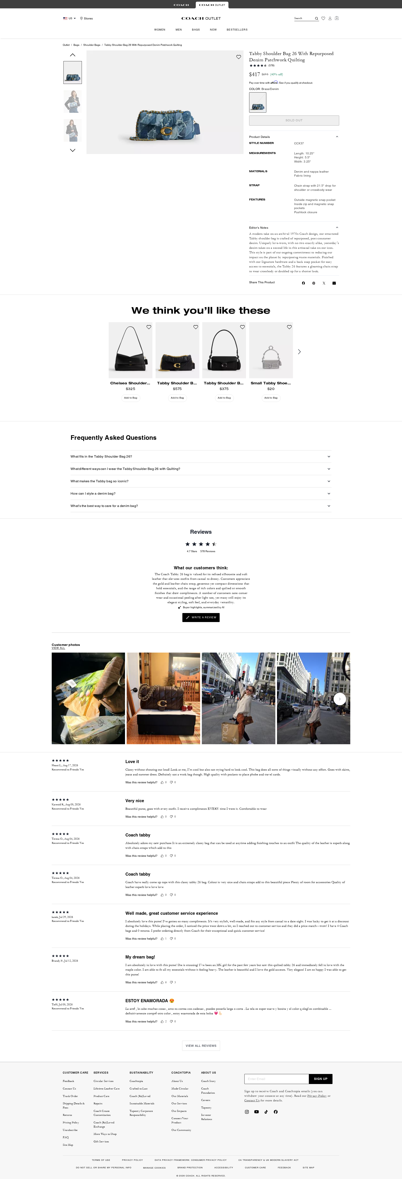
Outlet (66, 45)
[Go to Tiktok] (266, 1113)
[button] (72, 73)
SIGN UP (320, 1078)
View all (58, 648)
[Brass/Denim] (257, 102)
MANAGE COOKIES (154, 1167)
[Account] (329, 18)
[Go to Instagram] (246, 1113)
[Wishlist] (323, 18)
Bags (76, 45)
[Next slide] (302, 352)
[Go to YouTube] (256, 1113)
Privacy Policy (317, 1096)
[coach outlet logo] (201, 18)
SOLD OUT (294, 120)
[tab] (181, 5)
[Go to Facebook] (275, 1113)
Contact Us (252, 1100)
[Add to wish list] (239, 57)
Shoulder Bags (91, 45)
